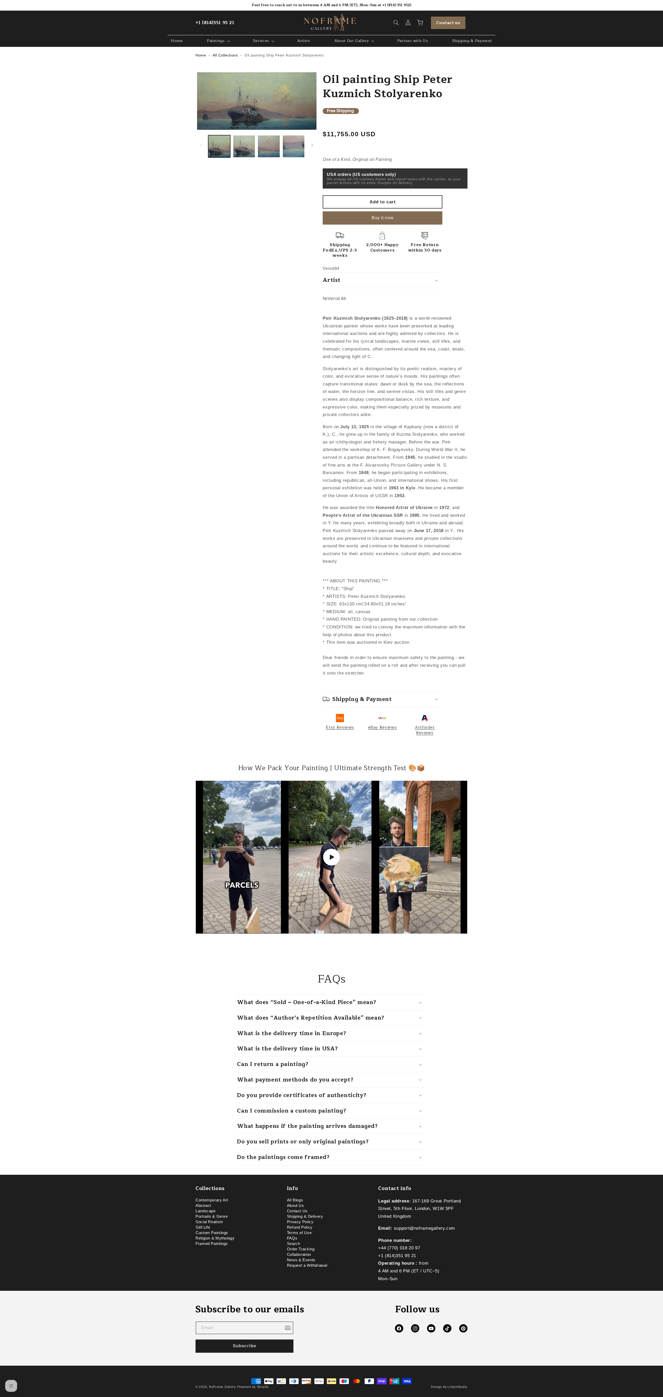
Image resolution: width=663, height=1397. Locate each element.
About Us (295, 1205)
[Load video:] (331, 857)
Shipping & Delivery (305, 1216)
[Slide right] (312, 145)
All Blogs (295, 1201)
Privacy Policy (300, 1221)
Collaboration (299, 1254)
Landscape (206, 1211)
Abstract (203, 1205)
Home (201, 55)
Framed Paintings (212, 1243)
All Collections (225, 55)
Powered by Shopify (253, 1386)
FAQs (292, 1238)
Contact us (448, 22)
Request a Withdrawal (307, 1265)
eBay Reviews (382, 727)
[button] (396, 23)
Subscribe (244, 1345)
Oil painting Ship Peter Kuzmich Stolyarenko (283, 55)
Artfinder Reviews (425, 730)
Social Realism (209, 1221)
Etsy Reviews (340, 727)
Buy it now (383, 218)
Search (293, 1243)
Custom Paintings (212, 1232)
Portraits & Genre (212, 1216)
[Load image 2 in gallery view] (244, 146)
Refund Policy (300, 1227)
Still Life (203, 1227)
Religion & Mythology (215, 1238)
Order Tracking (301, 1249)
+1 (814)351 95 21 (215, 22)
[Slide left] (201, 145)
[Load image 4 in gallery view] (294, 146)
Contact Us (297, 1211)
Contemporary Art (212, 1201)
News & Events (301, 1260)
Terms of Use (299, 1232)
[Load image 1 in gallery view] (219, 146)
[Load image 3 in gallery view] (269, 146)
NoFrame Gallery (222, 1386)
